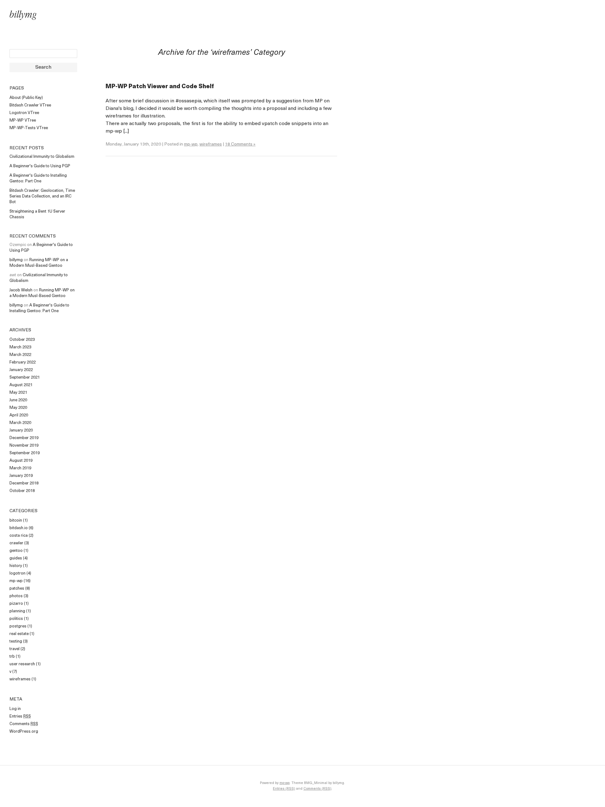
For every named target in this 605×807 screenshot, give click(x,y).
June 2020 (18, 400)
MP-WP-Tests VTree (28, 128)
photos (16, 596)
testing (15, 641)
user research (22, 664)
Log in (15, 709)
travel (14, 649)
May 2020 (18, 408)
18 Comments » (240, 144)
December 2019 (23, 438)
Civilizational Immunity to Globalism (41, 157)
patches (16, 589)
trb (12, 657)
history (15, 566)
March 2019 (20, 468)
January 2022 (21, 370)
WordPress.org (23, 732)
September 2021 (24, 377)
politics (16, 619)
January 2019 (21, 476)
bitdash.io (18, 528)
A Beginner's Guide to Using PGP (39, 166)
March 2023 (20, 347)
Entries (20, 716)
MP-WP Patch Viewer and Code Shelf (160, 87)
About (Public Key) (26, 98)
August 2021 (20, 385)
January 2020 (21, 430)
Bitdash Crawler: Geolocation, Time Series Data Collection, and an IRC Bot (42, 196)
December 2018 (23, 483)
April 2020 (18, 415)
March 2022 (20, 355)
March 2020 (20, 423)
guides (15, 558)
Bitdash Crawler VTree (30, 105)
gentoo (16, 551)
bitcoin (15, 520)
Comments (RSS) (317, 789)
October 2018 (22, 491)
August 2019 (20, 461)
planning (17, 611)
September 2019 (24, 453)
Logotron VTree (24, 113)
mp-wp (16, 581)
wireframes (20, 679)
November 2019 (23, 446)
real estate (19, 634)
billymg (23, 15)
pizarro (16, 604)
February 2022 (22, 362)
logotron (17, 573)
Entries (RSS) (284, 789)
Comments (23, 724)
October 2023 (22, 340)
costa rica (18, 536)
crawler (16, 543)
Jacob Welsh (20, 290)
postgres (17, 626)
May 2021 (18, 393)
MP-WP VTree (22, 120)
